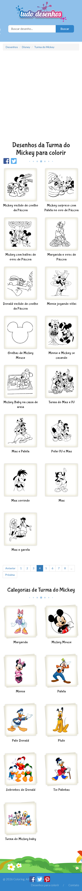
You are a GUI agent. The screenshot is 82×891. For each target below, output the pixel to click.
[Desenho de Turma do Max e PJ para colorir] (61, 381)
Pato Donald (20, 741)
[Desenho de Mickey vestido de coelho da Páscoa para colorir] (20, 185)
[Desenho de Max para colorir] (61, 480)
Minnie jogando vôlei (61, 304)
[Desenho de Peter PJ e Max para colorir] (61, 431)
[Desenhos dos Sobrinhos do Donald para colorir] (20, 769)
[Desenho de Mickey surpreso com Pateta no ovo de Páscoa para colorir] (61, 185)
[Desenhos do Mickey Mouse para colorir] (61, 621)
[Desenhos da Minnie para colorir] (20, 671)
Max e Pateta (20, 451)
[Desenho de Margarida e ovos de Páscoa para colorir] (61, 234)
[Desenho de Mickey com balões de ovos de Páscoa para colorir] (20, 234)
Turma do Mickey (44, 47)
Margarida (20, 642)
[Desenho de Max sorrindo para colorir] (20, 480)
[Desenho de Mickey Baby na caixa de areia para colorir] (20, 381)
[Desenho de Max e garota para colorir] (20, 529)
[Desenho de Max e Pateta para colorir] (20, 431)
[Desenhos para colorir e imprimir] (41, 12)
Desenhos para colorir (45, 885)
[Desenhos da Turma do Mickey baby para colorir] (20, 818)
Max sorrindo (20, 501)
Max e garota (20, 550)
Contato (73, 885)
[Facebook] (32, 881)
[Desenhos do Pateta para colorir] (61, 671)
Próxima (10, 574)
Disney (26, 47)
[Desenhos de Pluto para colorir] (61, 720)
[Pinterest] (47, 881)
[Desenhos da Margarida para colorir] (20, 621)
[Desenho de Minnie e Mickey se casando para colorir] (61, 332)
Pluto (61, 741)
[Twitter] (40, 881)
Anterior (10, 568)
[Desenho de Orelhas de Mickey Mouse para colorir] (20, 332)
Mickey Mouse (61, 642)
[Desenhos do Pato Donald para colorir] (20, 720)
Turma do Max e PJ (61, 402)
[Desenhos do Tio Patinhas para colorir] (61, 769)
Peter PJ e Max (61, 451)
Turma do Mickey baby (20, 839)
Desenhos (12, 47)
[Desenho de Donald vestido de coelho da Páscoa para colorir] (20, 283)
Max (62, 501)
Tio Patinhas (61, 790)
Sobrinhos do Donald (20, 790)
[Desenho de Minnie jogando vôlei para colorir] (61, 283)
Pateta (61, 691)
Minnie (20, 691)
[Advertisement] (41, 96)
